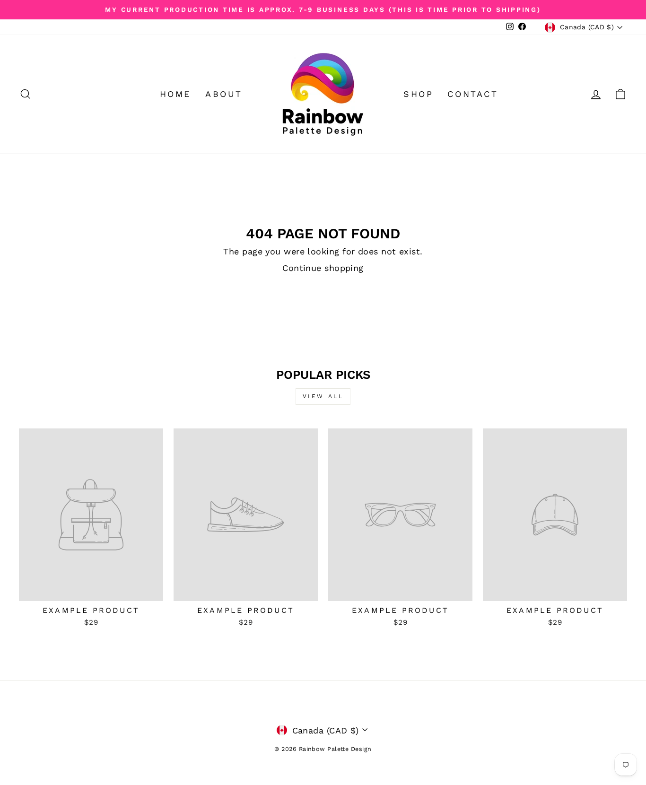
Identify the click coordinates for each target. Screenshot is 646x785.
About (224, 94)
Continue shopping (323, 268)
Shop (418, 94)
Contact (472, 94)
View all (323, 396)
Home (175, 94)
